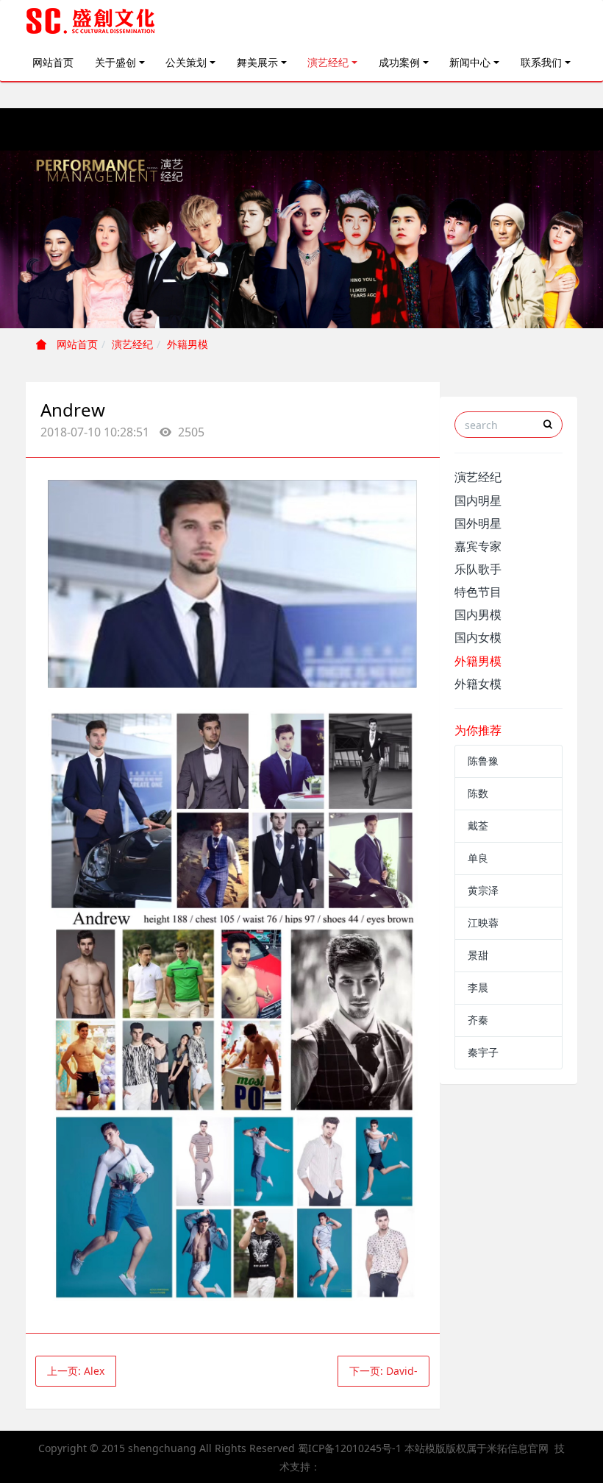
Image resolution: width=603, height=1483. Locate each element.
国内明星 (478, 500)
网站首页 (53, 62)
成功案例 (399, 62)
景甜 (478, 955)
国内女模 (478, 637)
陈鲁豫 (483, 761)
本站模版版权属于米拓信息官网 (476, 1448)
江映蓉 (483, 923)
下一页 (383, 1371)
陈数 (478, 793)
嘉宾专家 (478, 546)
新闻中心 (469, 62)
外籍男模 (187, 344)
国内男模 (478, 614)
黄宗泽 (483, 890)
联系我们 (541, 62)
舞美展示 (257, 62)
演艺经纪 (328, 62)
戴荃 (478, 825)
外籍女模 (478, 684)
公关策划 (186, 62)
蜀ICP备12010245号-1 (350, 1448)
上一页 (75, 1371)
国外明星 (478, 523)
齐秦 (478, 1020)
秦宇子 (483, 1052)
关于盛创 (115, 62)
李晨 (478, 987)
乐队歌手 (478, 569)
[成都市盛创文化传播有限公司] (91, 22)
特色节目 (478, 592)
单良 (478, 858)
